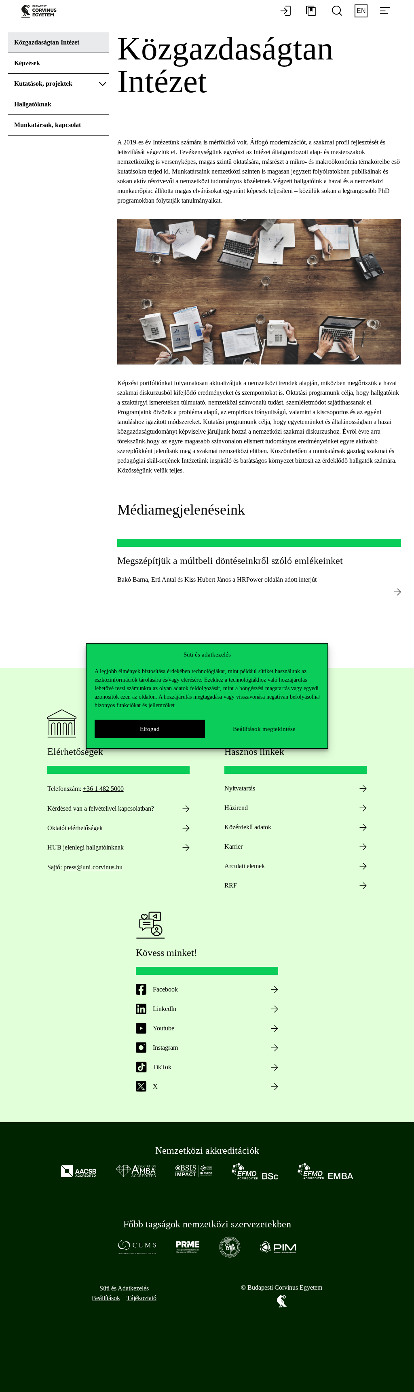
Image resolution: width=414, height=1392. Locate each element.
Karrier (233, 846)
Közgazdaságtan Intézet (46, 42)
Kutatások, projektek (43, 83)
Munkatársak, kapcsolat (47, 124)
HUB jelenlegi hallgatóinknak (85, 847)
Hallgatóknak (32, 104)
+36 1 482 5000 (103, 788)
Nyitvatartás (239, 788)
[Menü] (385, 11)
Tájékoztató (141, 1298)
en (361, 10)
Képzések (27, 62)
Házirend (236, 807)
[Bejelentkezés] (285, 11)
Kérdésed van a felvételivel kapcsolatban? (100, 808)
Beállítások (106, 1298)
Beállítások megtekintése (264, 729)
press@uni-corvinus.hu (93, 867)
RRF (230, 885)
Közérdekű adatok (247, 827)
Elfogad (150, 729)
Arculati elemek (244, 865)
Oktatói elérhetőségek (75, 827)
